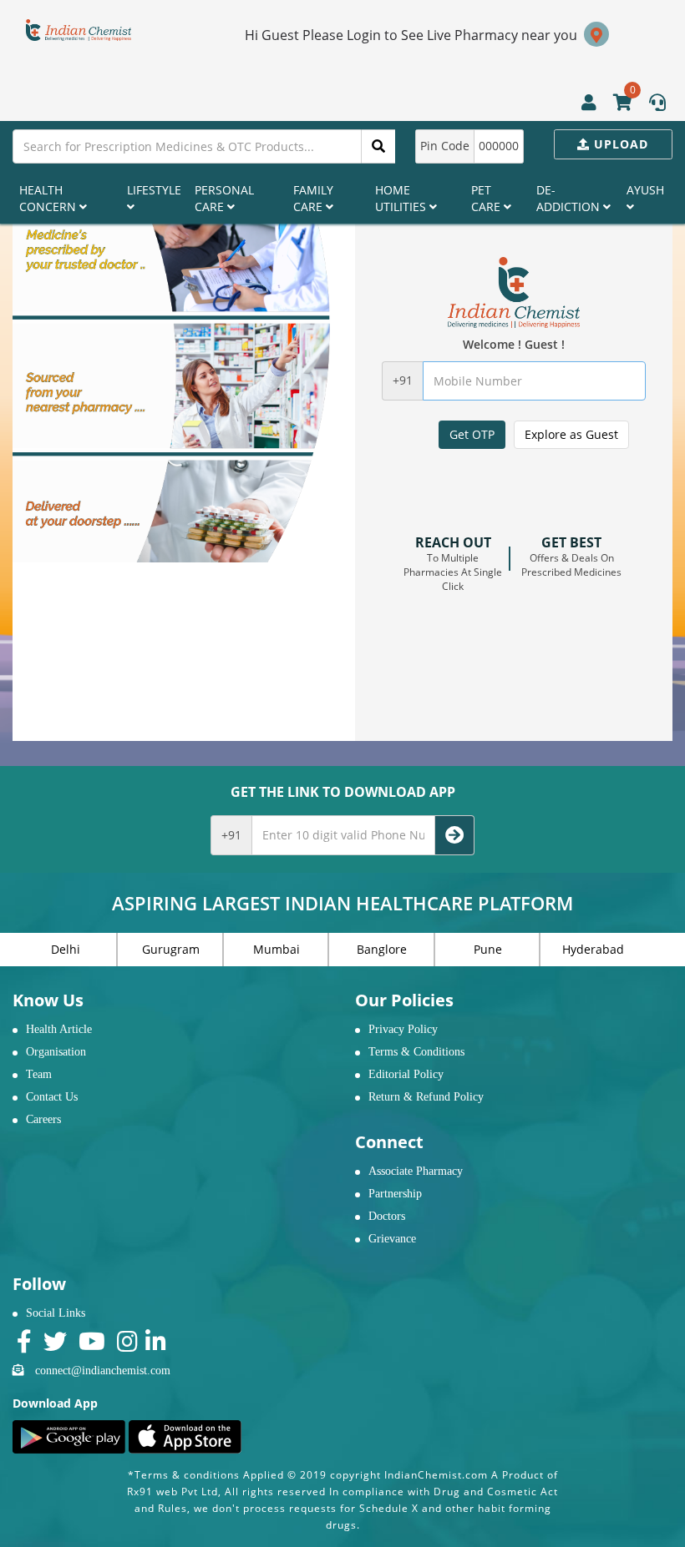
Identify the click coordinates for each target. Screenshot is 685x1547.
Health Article (59, 1029)
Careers (43, 1119)
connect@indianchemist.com (102, 1370)
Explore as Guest (571, 434)
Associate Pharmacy (415, 1171)
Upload (619, 144)
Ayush (645, 190)
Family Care (313, 198)
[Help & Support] (657, 104)
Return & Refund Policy (426, 1097)
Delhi (65, 949)
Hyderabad (593, 949)
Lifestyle (154, 190)
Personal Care (224, 198)
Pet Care (487, 198)
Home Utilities (402, 198)
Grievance (392, 1238)
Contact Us (52, 1097)
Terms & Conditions (416, 1052)
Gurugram (171, 949)
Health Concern (49, 198)
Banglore (382, 949)
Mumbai (276, 949)
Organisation (56, 1052)
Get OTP (472, 434)
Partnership (395, 1193)
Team (39, 1074)
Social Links (55, 1313)
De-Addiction (569, 198)
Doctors (386, 1216)
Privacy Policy (403, 1029)
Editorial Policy (406, 1074)
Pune (488, 949)
